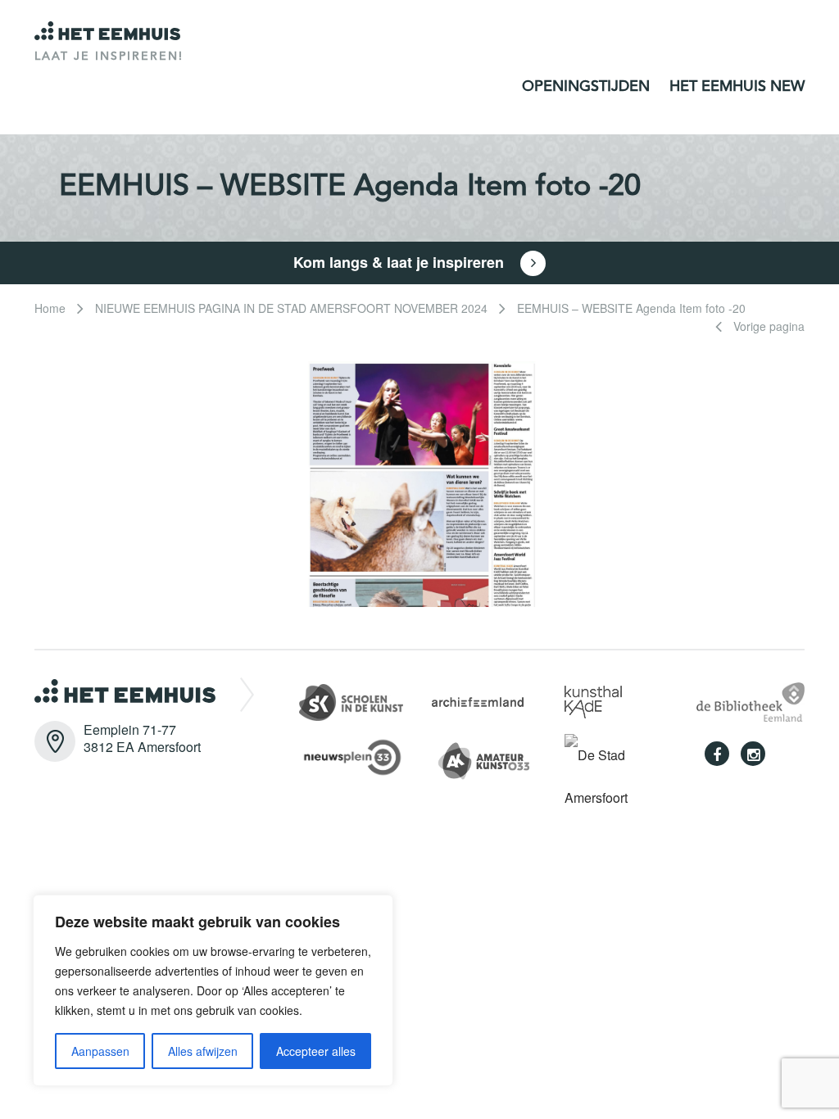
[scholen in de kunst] (351, 700)
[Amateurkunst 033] (493, 758)
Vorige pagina (767, 326)
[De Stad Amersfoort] (619, 775)
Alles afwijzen (203, 1051)
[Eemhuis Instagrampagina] (753, 753)
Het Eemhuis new (737, 86)
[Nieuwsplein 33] (360, 754)
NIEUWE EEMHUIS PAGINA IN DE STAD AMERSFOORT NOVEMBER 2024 (291, 308)
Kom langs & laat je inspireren (400, 262)
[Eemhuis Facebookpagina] (717, 753)
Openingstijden (586, 86)
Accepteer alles (316, 1051)
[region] (213, 990)
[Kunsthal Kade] (593, 700)
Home (50, 308)
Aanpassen (100, 1051)
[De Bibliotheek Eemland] (750, 700)
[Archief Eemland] (478, 700)
